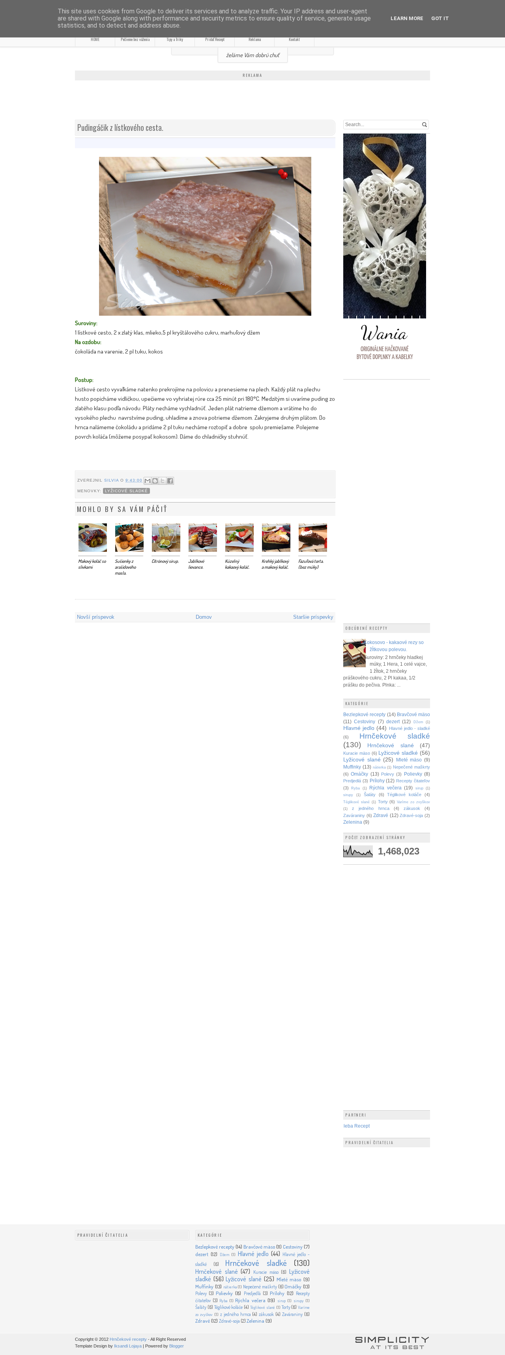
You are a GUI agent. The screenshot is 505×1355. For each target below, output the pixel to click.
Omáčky (359, 773)
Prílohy (377, 780)
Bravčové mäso (413, 714)
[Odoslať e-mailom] (148, 481)
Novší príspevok (95, 617)
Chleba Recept (353, 1125)
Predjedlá (352, 780)
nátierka (379, 767)
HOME (95, 39)
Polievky (413, 773)
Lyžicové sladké (126, 491)
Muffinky (352, 766)
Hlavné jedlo (358, 728)
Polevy (387, 774)
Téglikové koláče (404, 794)
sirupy (348, 795)
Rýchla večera (385, 787)
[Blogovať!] (155, 481)
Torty (383, 801)
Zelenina (352, 822)
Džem (418, 722)
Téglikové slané (356, 802)
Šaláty (370, 794)
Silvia (112, 480)
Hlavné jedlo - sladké (409, 728)
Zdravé (380, 815)
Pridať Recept (214, 39)
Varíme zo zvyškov (413, 802)
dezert (393, 721)
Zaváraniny (354, 815)
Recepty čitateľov (413, 780)
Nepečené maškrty (411, 767)
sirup (419, 788)
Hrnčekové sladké (394, 736)
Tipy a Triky (174, 39)
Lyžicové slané (362, 759)
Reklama (255, 39)
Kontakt (294, 39)
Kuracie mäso (356, 753)
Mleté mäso (409, 759)
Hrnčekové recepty (128, 1339)
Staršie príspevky (313, 617)
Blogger (176, 1346)
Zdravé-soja (411, 815)
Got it (440, 18)
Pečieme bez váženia (135, 39)
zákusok (412, 808)
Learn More (407, 18)
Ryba (355, 788)
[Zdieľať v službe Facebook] (170, 481)
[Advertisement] (252, 101)
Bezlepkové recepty (364, 714)
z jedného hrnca (370, 808)
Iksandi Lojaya (128, 1346)
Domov (204, 617)
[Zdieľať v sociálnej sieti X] (162, 481)
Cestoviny (364, 721)
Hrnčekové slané (390, 745)
